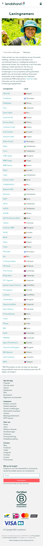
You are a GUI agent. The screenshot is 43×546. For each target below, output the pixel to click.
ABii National (7, 352)
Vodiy (5, 175)
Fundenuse (7, 98)
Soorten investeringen (11, 409)
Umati (5, 319)
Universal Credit (9, 127)
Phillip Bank (7, 276)
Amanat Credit (8, 137)
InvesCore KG (8, 118)
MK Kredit (6, 266)
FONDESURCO (8, 185)
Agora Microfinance (10, 343)
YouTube (6, 455)
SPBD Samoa (7, 165)
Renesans (6, 194)
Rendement (7, 390)
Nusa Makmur (8, 309)
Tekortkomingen (9, 432)
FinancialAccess (9, 314)
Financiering (7, 460)
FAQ (5, 393)
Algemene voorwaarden (12, 397)
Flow (5, 108)
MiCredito (6, 252)
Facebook (7, 448)
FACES (5, 232)
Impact (6, 388)
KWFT (5, 199)
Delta (5, 146)
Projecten (6, 383)
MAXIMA (6, 338)
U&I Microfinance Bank (11, 218)
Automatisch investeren (11, 411)
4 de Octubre (8, 132)
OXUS (5, 204)
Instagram (7, 452)
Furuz (5, 151)
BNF (4, 328)
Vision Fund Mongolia (11, 347)
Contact (6, 457)
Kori (4, 256)
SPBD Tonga (7, 161)
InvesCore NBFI (8, 228)
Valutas (6, 413)
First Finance (7, 271)
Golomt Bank (8, 300)
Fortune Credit (8, 180)
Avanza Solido (8, 122)
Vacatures (7, 434)
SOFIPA (5, 213)
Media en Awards (10, 429)
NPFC (5, 362)
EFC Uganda (8, 280)
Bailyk (5, 237)
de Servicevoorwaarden (10, 537)
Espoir (5, 170)
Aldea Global (8, 141)
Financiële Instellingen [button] (11, 52)
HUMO (5, 209)
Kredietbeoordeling (10, 439)
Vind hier (29, 79)
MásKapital (7, 103)
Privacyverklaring (9, 437)
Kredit (5, 333)
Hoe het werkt (8, 385)
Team (5, 427)
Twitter (5, 450)
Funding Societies (9, 261)
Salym (5, 242)
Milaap (5, 323)
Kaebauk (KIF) (8, 189)
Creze (5, 247)
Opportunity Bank (9, 304)
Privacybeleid (36, 536)
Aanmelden (21, 480)
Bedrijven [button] (26, 52)
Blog (5, 445)
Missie (5, 425)
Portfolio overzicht (9, 404)
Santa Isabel (7, 113)
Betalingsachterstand (11, 416)
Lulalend (6, 295)
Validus (5, 223)
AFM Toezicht (8, 418)
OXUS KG (6, 94)
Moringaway (7, 290)
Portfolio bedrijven (10, 406)
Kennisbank (7, 395)
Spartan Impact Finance (12, 285)
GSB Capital (7, 156)
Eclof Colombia (8, 357)
